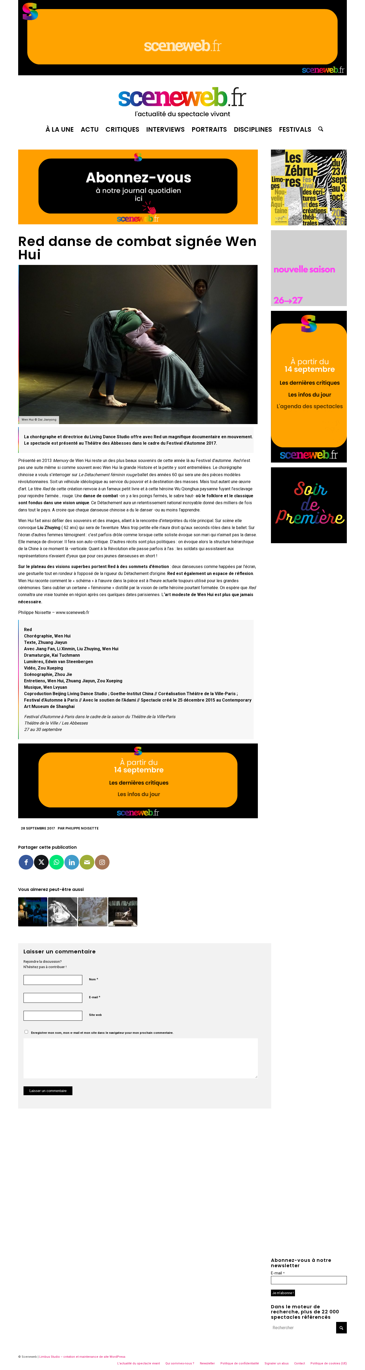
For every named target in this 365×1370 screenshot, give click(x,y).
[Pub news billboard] (182, 73)
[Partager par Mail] (87, 862)
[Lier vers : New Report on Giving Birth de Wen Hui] (62, 911)
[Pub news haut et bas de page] (138, 222)
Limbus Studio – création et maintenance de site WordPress (82, 1357)
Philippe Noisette (82, 828)
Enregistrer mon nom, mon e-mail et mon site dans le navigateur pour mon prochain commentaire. (102, 1033)
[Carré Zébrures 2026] (309, 223)
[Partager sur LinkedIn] (71, 862)
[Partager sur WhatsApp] (56, 862)
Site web (95, 1015)
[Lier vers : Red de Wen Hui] (92, 911)
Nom (93, 979)
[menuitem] (59, 129)
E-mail (94, 997)
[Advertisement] (309, 628)
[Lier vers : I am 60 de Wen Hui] (32, 911)
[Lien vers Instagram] (102, 862)
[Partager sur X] (41, 862)
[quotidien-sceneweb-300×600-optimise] (309, 461)
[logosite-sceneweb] (182, 100)
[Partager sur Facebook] (26, 862)
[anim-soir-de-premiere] (309, 541)
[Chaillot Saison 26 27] (309, 304)
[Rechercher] (319, 129)
